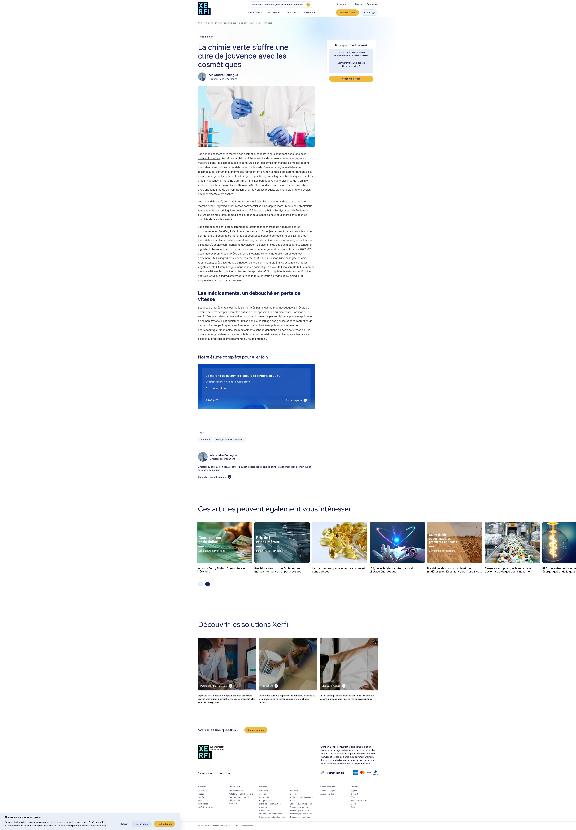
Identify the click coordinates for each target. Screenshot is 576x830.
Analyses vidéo (327, 794)
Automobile (264, 797)
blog (208, 23)
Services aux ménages (300, 807)
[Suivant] (207, 584)
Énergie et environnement (229, 439)
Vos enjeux (233, 803)
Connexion (372, 4)
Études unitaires (236, 790)
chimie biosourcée (209, 158)
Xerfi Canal (203, 800)
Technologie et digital (299, 810)
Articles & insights (328, 790)
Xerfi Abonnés (204, 804)
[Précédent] (200, 584)
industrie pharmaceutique (277, 307)
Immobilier (294, 790)
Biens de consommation (270, 804)
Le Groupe (202, 790)
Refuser (124, 824)
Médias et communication (301, 797)
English (354, 790)
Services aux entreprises (301, 804)
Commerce (264, 807)
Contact (354, 794)
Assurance (263, 794)
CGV (353, 807)
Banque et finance (267, 800)
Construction (264, 810)
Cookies (354, 804)
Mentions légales (358, 800)
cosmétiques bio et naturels (237, 162)
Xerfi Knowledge (205, 807)
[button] (256, 14)
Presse (358, 4)
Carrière (201, 797)
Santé (292, 800)
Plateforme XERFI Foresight (241, 794)
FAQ (353, 797)
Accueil (201, 23)
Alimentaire (264, 790)
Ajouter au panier (294, 400)
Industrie (205, 439)
